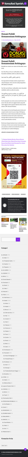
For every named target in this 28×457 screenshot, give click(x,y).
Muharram (7, 328)
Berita (3, 31)
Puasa (6, 334)
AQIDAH (5, 273)
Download (5, 282)
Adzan (6, 303)
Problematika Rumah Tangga (11, 370)
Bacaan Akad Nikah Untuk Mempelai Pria (11, 143)
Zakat (6, 346)
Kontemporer (7, 349)
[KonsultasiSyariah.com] (14, 3)
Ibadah (5, 300)
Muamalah (6, 352)
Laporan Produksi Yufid (8, 386)
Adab (5, 257)
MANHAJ (5, 389)
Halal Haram (7, 297)
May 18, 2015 (18, 40)
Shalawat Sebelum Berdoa (9, 139)
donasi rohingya (6, 194)
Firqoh (5, 395)
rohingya (23, 194)
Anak (6, 364)
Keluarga (7, 367)
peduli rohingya (15, 194)
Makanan (7, 325)
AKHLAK (5, 254)
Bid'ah (5, 392)
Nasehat (6, 264)
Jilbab (5, 425)
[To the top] (25, 449)
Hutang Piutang (8, 358)
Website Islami (6, 431)
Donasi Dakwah (6, 279)
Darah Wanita (7, 422)
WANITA (5, 419)
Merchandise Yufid (7, 398)
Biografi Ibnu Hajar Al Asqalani (18, 141)
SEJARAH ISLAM (7, 413)
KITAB (4, 377)
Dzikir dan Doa (8, 312)
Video (5, 288)
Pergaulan (6, 267)
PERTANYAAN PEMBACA (9, 401)
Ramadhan (6, 374)
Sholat (6, 340)
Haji (6, 315)
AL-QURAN (5, 270)
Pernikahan (6, 361)
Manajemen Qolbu (8, 260)
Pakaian (7, 331)
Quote (4, 407)
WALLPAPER (6, 416)
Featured (5, 291)
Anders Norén (9, 454)
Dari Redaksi (7, 404)
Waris (6, 343)
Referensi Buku (7, 383)
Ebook (5, 285)
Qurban (7, 337)
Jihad (6, 321)
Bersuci (6, 309)
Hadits (5, 379)
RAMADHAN (6, 410)
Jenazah (7, 318)
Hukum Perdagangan (10, 355)
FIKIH (4, 294)
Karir (5, 428)
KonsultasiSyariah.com (8, 40)
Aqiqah (6, 306)
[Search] (18, 239)
